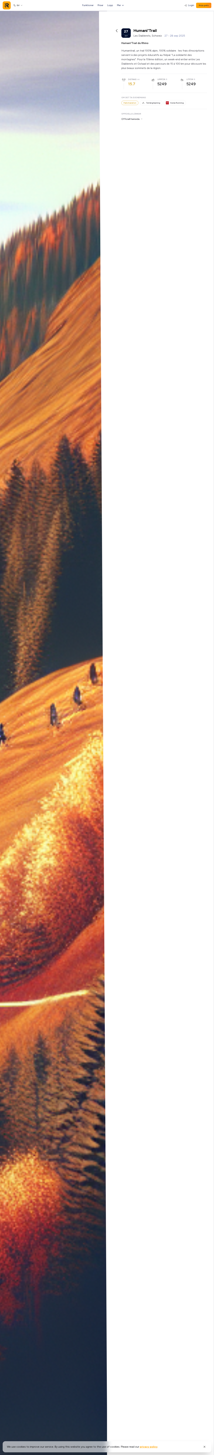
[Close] (204, 1446)
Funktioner (88, 5)
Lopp (110, 5)
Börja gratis (204, 5)
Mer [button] (119, 5)
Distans (132, 79)
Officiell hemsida (130, 119)
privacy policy (148, 1446)
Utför (189, 79)
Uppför (161, 79)
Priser (100, 5)
